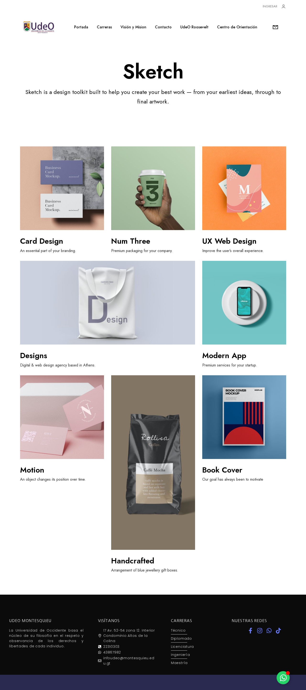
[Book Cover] (244, 417)
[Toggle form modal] (275, 27)
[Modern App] (244, 303)
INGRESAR (270, 6)
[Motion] (62, 417)
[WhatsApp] (269, 630)
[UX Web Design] (244, 188)
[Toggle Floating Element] (283, 677)
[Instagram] (259, 630)
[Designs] (107, 303)
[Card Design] (62, 188)
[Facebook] (250, 630)
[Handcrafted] (153, 462)
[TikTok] (278, 630)
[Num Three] (153, 188)
